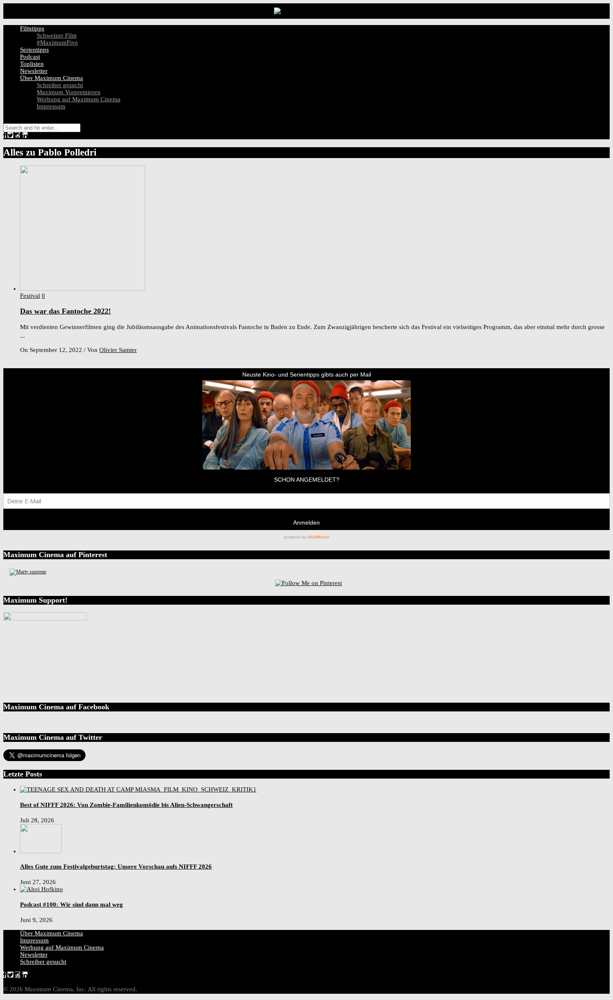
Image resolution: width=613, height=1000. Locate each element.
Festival (30, 295)
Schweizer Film (57, 35)
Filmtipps (32, 28)
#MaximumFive (57, 42)
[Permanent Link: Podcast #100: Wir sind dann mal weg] (41, 889)
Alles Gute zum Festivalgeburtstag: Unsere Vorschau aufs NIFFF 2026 (116, 866)
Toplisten (32, 63)
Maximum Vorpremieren (68, 92)
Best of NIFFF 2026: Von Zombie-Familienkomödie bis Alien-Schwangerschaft (126, 805)
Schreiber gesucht (60, 85)
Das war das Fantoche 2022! (65, 311)
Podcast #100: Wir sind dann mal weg (71, 904)
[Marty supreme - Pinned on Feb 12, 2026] (28, 572)
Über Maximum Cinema (51, 78)
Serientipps (34, 49)
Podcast (30, 56)
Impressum (51, 106)
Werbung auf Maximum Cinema (79, 99)
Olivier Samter (118, 350)
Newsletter (34, 71)
